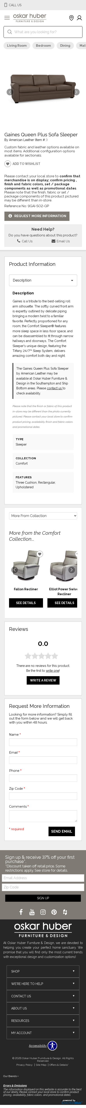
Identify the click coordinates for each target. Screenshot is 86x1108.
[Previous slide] (14, 570)
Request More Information (40, 216)
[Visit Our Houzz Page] (65, 912)
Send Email (61, 831)
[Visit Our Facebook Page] (21, 912)
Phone (15, 771)
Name (15, 735)
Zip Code (17, 789)
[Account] (79, 18)
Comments (19, 807)
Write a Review (43, 680)
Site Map (41, 1064)
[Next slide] (71, 570)
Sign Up (43, 898)
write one (52, 670)
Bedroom (43, 45)
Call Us (26, 241)
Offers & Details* (59, 1064)
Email (14, 753)
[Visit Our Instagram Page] (43, 912)
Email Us (63, 241)
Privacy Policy (24, 1064)
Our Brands (11, 1076)
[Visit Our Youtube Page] (32, 912)
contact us (55, 388)
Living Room (17, 45)
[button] (7, 18)
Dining (65, 45)
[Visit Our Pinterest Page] (54, 912)
